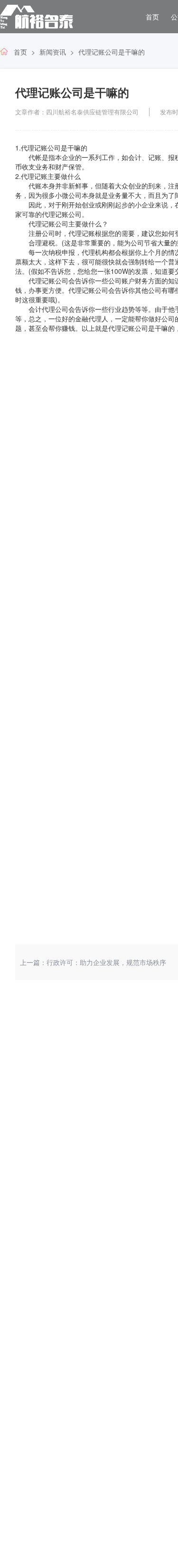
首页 (152, 16)
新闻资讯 (52, 51)
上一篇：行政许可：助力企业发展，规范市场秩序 (93, 962)
